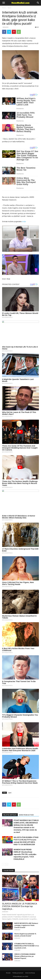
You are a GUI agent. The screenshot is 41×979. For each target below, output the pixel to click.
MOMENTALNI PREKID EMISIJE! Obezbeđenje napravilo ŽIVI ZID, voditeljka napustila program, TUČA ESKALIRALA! (25, 854)
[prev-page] (3, 864)
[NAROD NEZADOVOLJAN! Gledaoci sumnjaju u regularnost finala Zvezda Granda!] (7, 926)
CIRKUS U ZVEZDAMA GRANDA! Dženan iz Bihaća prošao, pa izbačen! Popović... (24, 956)
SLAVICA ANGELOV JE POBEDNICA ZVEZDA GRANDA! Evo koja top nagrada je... (19, 906)
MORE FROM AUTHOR (26, 815)
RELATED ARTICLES (10, 815)
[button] (38, 3)
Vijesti (9, 8)
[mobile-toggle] (3, 3)
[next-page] (6, 864)
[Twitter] (9, 32)
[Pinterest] (14, 32)
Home (4, 8)
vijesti (9, 792)
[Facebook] (4, 32)
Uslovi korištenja (30, 973)
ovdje (24, 221)
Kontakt (8, 973)
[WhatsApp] (19, 32)
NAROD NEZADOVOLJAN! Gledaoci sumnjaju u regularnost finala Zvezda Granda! (26, 925)
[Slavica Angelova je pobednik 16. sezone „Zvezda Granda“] (7, 936)
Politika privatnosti (18, 973)
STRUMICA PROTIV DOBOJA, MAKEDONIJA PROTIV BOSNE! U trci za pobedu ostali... (26, 946)
